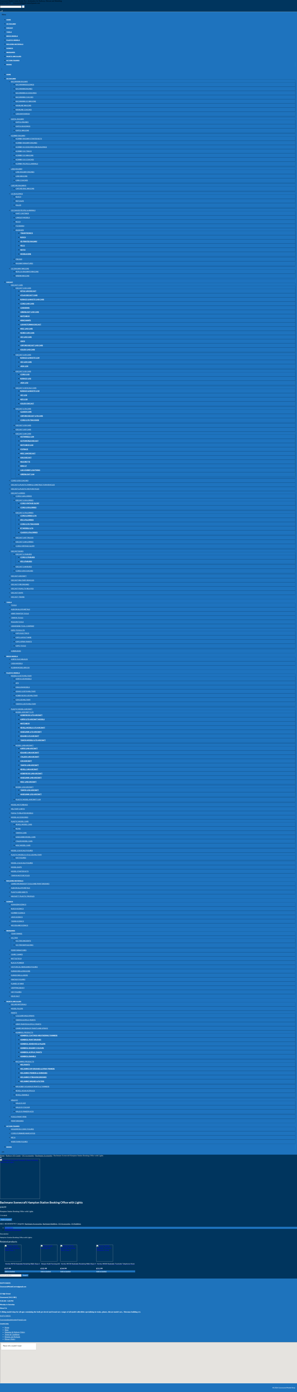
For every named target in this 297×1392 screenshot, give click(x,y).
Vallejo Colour (23, 1107)
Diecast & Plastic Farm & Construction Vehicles (33, 485)
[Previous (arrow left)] (4, 696)
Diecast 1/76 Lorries (24, 513)
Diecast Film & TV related (22, 588)
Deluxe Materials (18, 1004)
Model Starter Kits (20, 871)
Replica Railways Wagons (27, 272)
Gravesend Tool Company (22, 626)
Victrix (14, 938)
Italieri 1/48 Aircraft (29, 757)
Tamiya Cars (21, 833)
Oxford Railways (18, 185)
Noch (18, 222)
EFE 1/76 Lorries (27, 520)
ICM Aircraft (26, 761)
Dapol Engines (22, 122)
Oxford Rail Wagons (25, 188)
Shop (6, 1330)
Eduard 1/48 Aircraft (29, 753)
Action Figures (12, 60)
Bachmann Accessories (26, 93)
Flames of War (17, 984)
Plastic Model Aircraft (21, 709)
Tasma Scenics (17, 921)
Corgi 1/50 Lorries (28, 507)
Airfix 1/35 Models (24, 679)
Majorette (25, 462)
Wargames (10, 52)
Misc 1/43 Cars (26, 329)
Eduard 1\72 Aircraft (29, 736)
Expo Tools (21, 646)
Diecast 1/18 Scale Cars (26, 388)
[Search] (23, 6)
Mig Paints (25, 1065)
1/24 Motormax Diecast (30, 324)
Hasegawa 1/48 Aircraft (31, 778)
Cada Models (17, 663)
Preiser (19, 259)
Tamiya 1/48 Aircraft (29, 765)
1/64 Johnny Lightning (30, 470)
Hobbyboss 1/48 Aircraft (31, 773)
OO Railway (11, 24)
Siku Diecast (26, 458)
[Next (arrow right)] (293, 696)
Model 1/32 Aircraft (25, 787)
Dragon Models (23, 687)
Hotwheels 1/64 (27, 437)
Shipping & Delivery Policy (15, 1332)
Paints (14, 1013)
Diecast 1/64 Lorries (24, 542)
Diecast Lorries (18, 493)
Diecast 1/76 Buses (24, 554)
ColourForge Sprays (25, 1016)
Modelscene (25, 254)
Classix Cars (26, 412)
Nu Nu (18, 829)
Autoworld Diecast (29, 441)
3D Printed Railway (28, 241)
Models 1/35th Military (21, 676)
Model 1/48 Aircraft (25, 745)
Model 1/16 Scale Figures (22, 850)
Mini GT (23, 466)
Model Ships (16, 867)
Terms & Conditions (12, 1334)
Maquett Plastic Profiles (22, 896)
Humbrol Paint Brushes (30, 1040)
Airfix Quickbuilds (19, 659)
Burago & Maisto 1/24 (29, 358)
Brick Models (12, 36)
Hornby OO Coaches (25, 159)
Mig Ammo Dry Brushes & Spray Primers (37, 1069)
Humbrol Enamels (28, 1056)
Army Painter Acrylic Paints (28, 1024)
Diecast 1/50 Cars (23, 425)
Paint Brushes (17, 1121)
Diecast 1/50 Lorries (24, 500)
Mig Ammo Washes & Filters (32, 1081)
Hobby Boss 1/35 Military (27, 695)
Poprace (24, 449)
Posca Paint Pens (18, 1117)
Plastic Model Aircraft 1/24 (28, 799)
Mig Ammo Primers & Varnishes (33, 1073)
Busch (18, 197)
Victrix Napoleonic (25, 945)
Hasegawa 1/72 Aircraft (31, 732)
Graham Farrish (23, 114)
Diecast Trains (17, 597)
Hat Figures (21, 858)
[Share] (289, 2)
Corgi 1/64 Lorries (24, 496)
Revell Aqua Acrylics (25, 1091)
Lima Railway (16, 169)
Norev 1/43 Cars (27, 333)
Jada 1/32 (24, 383)
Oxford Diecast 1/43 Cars (31, 345)
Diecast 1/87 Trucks (24, 538)
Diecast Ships (17, 593)
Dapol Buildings (23, 126)
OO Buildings (17, 194)
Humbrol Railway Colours (32, 1048)
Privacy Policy (10, 1339)
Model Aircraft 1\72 (25, 712)
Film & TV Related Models (22, 813)
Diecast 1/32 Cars (23, 371)
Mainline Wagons (23, 105)
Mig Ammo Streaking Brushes (33, 1077)
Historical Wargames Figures (24, 967)
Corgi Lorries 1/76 (28, 516)
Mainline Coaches (24, 110)
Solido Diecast (27, 403)
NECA (13, 1137)
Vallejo (14, 1100)
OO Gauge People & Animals (23, 210)
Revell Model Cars (24, 824)
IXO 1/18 (23, 395)
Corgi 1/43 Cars (27, 304)
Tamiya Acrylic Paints (26, 1020)
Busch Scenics (17, 909)
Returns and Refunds (12, 1337)
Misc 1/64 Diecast (28, 453)
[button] (148, 15)
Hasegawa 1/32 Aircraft (31, 794)
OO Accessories (28, 1156)
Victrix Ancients (23, 941)
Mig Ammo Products (25, 1062)
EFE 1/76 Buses (26, 561)
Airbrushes (16, 651)
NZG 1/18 (23, 399)
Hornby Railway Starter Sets (29, 139)
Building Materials (14, 44)
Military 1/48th (18, 809)
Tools (9, 32)
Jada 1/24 (24, 366)
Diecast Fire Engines (20, 584)
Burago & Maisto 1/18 (29, 391)
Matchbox (25, 316)
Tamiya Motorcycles (20, 875)
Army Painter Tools (20, 613)
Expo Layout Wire (23, 637)
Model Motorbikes (19, 805)
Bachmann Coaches (24, 97)
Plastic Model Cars (20, 821)
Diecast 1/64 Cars (23, 434)
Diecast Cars (17, 285)
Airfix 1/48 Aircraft (29, 748)
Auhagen (20, 230)
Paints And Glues (13, 56)
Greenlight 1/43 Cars (29, 312)
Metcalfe (20, 201)
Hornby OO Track (24, 151)
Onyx (22, 341)
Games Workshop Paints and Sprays (32, 1028)
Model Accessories (19, 817)
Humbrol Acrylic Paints (31, 1052)
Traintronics (26, 233)
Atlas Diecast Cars (28, 295)
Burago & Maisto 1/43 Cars (32, 299)
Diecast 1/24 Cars (23, 355)
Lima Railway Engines (25, 172)
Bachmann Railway (19, 81)
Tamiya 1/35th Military (26, 704)
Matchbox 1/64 (26, 445)
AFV (17, 683)
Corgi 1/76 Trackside (29, 420)
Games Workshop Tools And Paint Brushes (30, 884)
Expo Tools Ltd (18, 630)
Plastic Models (13, 40)
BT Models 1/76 (26, 528)
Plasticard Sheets (19, 892)
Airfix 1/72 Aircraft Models (32, 719)
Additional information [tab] (13, 1230)
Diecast (9, 28)
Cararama (25, 308)
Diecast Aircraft (19, 576)
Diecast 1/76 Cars (23, 409)
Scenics (9, 48)
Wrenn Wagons (22, 276)
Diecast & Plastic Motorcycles (25, 489)
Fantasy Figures (18, 979)
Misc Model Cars (23, 845)
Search (25, 1275)
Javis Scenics (17, 917)
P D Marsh (20, 226)
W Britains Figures (19, 1142)
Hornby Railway (18, 136)
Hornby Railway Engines (26, 143)
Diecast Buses (17, 551)
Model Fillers (17, 1008)
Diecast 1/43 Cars (23, 288)
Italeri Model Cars (24, 841)
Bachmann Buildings (25, 85)
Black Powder (17, 963)
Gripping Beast (18, 988)
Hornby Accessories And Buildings (31, 147)
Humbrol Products (24, 1032)
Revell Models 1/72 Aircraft (32, 728)
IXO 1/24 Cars (26, 362)
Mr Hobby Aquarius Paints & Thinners (32, 1086)
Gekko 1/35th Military (26, 691)
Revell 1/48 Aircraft (29, 769)
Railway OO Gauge (13, 1156)
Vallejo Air (21, 1103)
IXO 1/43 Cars (26, 337)
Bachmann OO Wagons (26, 101)
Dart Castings (22, 213)
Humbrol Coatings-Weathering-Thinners (38, 1035)
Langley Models (23, 217)
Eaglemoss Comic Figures (22, 1129)
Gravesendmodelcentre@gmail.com (13, 1320)
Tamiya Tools (17, 618)
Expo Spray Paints (24, 642)
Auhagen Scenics (18, 904)
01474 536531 (5, 1316)
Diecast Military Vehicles (22, 580)
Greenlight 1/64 (27, 474)
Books (9, 64)
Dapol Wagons (22, 130)
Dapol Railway (17, 119)
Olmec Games (17, 954)
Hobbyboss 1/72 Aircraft (31, 715)
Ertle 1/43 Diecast (28, 291)
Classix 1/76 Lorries (29, 532)
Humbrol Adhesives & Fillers (32, 1044)
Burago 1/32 (25, 378)
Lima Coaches (22, 180)
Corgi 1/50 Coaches (19, 480)
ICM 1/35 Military (23, 700)
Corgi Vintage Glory (29, 503)
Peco (22, 246)
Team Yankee (16, 934)
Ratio (23, 250)
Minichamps (25, 320)
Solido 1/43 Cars (27, 349)
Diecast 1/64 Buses (24, 567)
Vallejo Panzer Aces (25, 1111)
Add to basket (6, 1220)
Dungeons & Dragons (20, 971)
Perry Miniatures (18, 950)
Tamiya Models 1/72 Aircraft (33, 740)
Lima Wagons (21, 176)
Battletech (16, 958)
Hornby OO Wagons (24, 155)
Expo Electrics (22, 633)
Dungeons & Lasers (19, 975)
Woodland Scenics (19, 925)
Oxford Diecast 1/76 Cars (31, 416)
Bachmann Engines (24, 89)
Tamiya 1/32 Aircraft (29, 790)
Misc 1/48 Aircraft (28, 782)
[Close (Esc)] (294, 2)
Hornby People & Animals (27, 164)
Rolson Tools (17, 622)
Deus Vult (15, 996)
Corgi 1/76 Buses (27, 557)
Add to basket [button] (10, 1271)
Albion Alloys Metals (20, 609)
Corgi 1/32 (24, 374)
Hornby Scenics (18, 913)
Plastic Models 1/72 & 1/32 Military (26, 855)
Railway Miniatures (24, 263)
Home (8, 20)
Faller (18, 205)
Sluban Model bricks (20, 668)
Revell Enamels (22, 1095)
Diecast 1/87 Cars (23, 429)
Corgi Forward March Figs (23, 1133)
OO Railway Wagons (20, 269)
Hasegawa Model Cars (26, 837)
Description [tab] (9, 1228)
